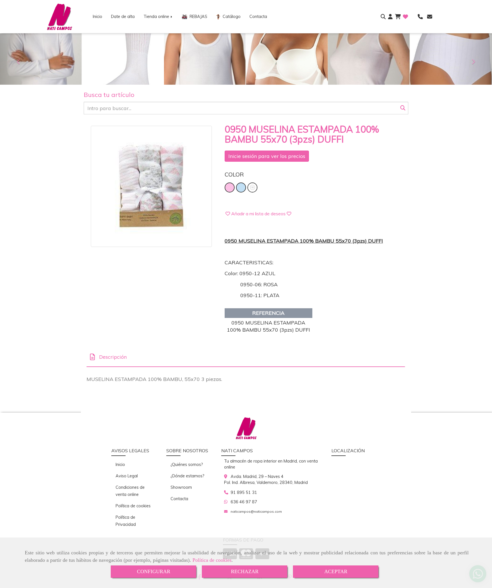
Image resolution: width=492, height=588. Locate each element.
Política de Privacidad (126, 521)
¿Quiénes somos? (187, 464)
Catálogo (231, 16)
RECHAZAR (245, 571)
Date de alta (123, 16)
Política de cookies (211, 560)
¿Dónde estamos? (187, 475)
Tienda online (157, 16)
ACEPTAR (335, 571)
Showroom (181, 487)
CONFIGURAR (153, 571)
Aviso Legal (127, 475)
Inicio (97, 16)
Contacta (258, 16)
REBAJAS (197, 16)
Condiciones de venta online (130, 491)
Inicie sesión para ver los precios (266, 156)
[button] (390, 17)
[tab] (246, 357)
